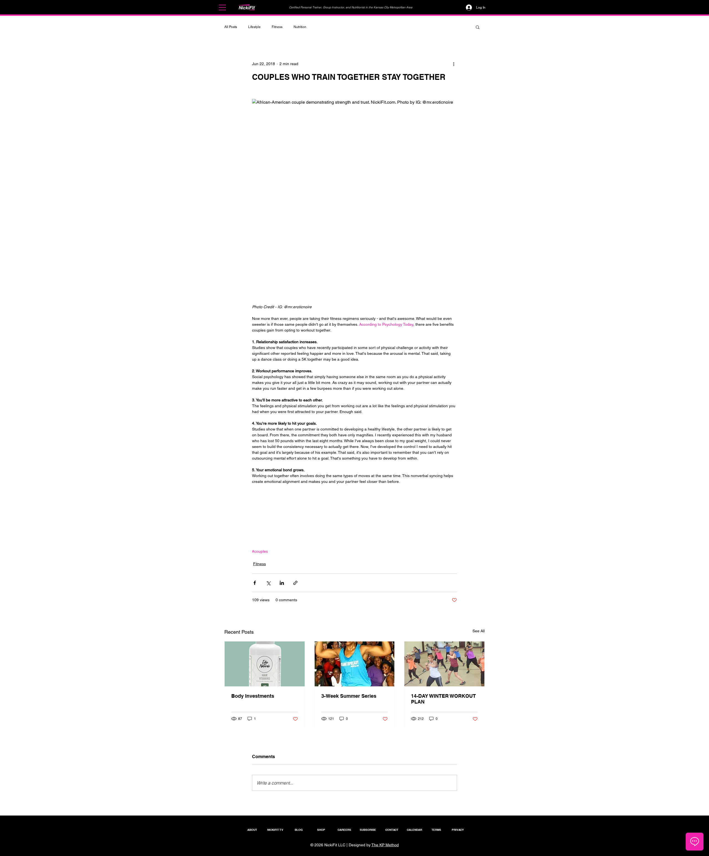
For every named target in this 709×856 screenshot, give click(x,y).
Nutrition (300, 27)
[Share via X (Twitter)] (268, 582)
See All (478, 631)
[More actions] (453, 63)
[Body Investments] (265, 663)
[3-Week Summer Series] (355, 663)
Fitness (277, 27)
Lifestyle (254, 27)
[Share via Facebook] (254, 582)
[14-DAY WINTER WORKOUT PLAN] (444, 663)
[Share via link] (295, 582)
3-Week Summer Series (348, 696)
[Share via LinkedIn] (281, 582)
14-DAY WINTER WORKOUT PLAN (443, 699)
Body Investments (252, 696)
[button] (222, 7)
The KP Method (385, 845)
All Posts (230, 27)
